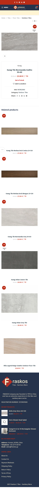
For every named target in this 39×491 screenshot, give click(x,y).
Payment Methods (7, 463)
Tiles (9, 18)
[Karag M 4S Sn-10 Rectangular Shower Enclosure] (4, 431)
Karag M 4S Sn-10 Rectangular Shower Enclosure (22, 430)
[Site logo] (19, 7)
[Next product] (37, 21)
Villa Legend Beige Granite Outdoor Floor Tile (19, 366)
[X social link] (17, 2)
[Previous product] (33, 21)
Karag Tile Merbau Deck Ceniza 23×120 (19, 150)
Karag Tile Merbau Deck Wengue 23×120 (19, 193)
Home (3, 18)
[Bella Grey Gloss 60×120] (4, 413)
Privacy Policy (6, 476)
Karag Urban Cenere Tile (19, 280)
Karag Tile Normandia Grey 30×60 (19, 237)
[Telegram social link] (24, 2)
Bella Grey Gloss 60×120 (17, 411)
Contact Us (5, 459)
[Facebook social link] (15, 2)
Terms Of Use (6, 473)
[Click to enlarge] (5, 56)
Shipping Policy (6, 466)
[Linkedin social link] (22, 2)
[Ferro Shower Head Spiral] (4, 422)
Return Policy (6, 470)
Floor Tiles (16, 18)
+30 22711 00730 (15, 445)
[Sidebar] (2, 149)
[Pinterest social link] (19, 2)
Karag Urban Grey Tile (19, 323)
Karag (20, 66)
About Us (4, 456)
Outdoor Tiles (26, 18)
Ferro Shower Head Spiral (18, 420)
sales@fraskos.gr (12, 447)
